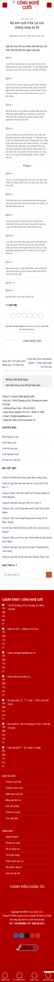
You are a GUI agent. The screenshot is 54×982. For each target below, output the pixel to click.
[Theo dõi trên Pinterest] (32, 935)
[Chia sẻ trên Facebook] (18, 315)
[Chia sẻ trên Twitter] (24, 315)
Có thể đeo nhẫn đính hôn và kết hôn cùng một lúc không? (25, 529)
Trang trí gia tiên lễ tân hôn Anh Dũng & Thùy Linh (25, 556)
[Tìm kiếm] (49, 5)
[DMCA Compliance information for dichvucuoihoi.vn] (27, 947)
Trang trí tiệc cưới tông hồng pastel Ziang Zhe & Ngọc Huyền (24, 520)
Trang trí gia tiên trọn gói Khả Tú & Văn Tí (21, 502)
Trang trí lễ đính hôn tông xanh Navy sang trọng (24, 477)
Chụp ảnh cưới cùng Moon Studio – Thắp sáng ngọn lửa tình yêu (39, 362)
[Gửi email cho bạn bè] (29, 315)
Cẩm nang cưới (27, 19)
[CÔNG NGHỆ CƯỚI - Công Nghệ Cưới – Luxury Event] (27, 5)
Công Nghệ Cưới (37, 36)
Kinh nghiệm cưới (10, 454)
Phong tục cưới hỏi (11, 459)
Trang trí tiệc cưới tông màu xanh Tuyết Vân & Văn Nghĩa (25, 510)
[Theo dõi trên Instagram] (21, 935)
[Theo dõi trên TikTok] (27, 935)
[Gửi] (49, 575)
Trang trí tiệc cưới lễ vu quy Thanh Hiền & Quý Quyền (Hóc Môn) (27, 539)
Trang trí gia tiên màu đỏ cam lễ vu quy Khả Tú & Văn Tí (25, 485)
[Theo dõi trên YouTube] (37, 935)
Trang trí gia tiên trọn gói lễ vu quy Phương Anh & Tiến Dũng (25, 549)
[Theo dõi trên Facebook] (16, 935)
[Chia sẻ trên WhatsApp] (13, 315)
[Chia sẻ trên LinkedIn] (40, 315)
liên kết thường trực (26, 329)
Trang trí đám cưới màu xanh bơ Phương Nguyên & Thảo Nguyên (26, 495)
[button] (4, 5)
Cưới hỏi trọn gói (10, 448)
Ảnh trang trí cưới (10, 436)
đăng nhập (19, 385)
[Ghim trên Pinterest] (35, 315)
